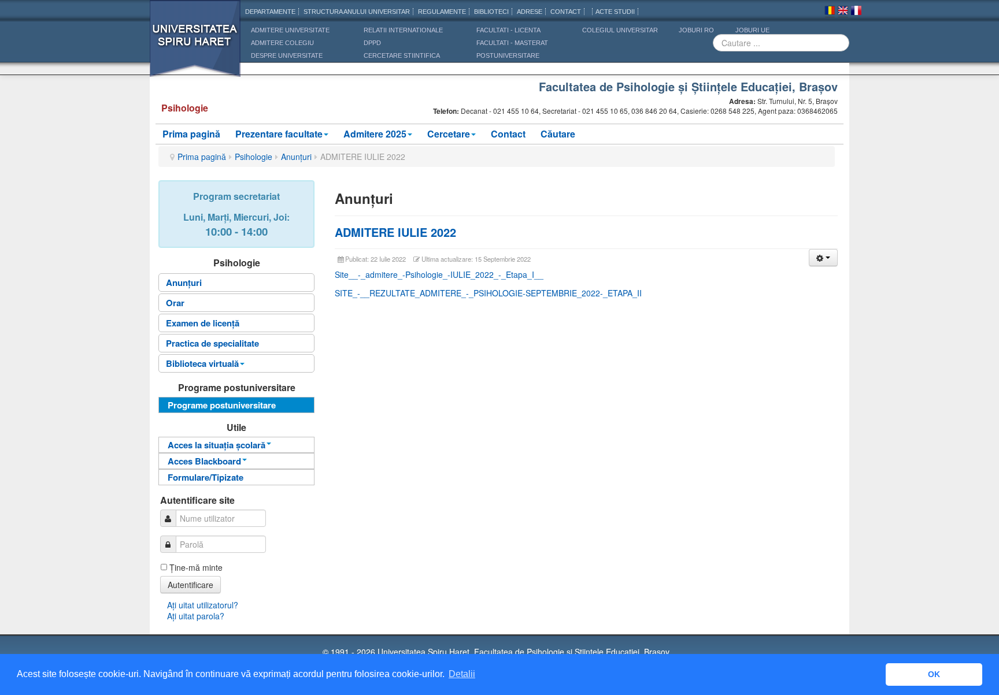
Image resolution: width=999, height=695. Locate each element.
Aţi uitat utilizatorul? (202, 605)
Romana (829, 12)
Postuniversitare (507, 55)
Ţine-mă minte (196, 567)
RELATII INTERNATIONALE (403, 30)
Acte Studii (615, 11)
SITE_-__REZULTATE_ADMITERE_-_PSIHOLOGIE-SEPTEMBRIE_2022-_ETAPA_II (488, 293)
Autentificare (190, 584)
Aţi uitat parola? (195, 616)
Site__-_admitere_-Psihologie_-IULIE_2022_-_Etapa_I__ (439, 274)
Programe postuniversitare (222, 405)
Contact (508, 133)
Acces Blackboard (204, 461)
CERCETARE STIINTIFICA (402, 55)
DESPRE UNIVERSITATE (287, 55)
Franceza (856, 12)
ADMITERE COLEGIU (282, 42)
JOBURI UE (752, 30)
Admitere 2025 (374, 133)
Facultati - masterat (512, 42)
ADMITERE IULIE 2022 (395, 232)
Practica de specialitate (212, 343)
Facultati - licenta (508, 30)
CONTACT (565, 11)
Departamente (270, 11)
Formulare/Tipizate (205, 477)
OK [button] (934, 674)
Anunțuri (296, 156)
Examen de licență (202, 323)
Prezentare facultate (279, 133)
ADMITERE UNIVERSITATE (290, 30)
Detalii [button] (462, 674)
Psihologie (253, 156)
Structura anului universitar (357, 11)
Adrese (529, 11)
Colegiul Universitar (620, 30)
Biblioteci (491, 11)
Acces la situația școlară (216, 444)
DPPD (372, 42)
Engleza (843, 12)
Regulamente (442, 11)
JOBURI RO (696, 30)
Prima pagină (191, 133)
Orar (175, 302)
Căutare (558, 133)
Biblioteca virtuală (202, 363)
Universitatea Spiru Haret (195, 46)
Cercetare (448, 133)
